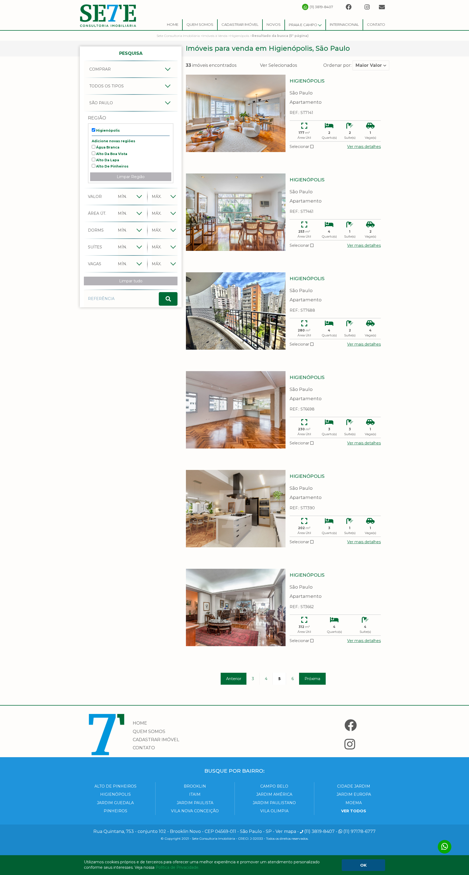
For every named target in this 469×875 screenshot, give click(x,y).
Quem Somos (199, 24)
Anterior (233, 678)
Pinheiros (115, 810)
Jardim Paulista (195, 802)
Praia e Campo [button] (303, 25)
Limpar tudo (130, 281)
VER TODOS (353, 810)
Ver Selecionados (278, 65)
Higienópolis (107, 130)
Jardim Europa (354, 794)
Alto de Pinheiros (115, 786)
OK (363, 865)
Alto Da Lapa (107, 160)
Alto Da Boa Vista (111, 154)
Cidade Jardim (353, 786)
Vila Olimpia (274, 810)
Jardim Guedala (115, 802)
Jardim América (274, 794)
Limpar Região (131, 176)
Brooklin (195, 786)
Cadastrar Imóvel (239, 24)
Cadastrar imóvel (156, 739)
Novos (274, 24)
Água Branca (107, 147)
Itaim (195, 794)
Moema (354, 802)
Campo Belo (274, 786)
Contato (376, 24)
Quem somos (149, 731)
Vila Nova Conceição (195, 810)
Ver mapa (285, 831)
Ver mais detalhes (364, 146)
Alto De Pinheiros (111, 166)
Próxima (312, 678)
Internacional (344, 24)
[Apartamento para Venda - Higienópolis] (236, 113)
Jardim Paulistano (274, 802)
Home (172, 24)
